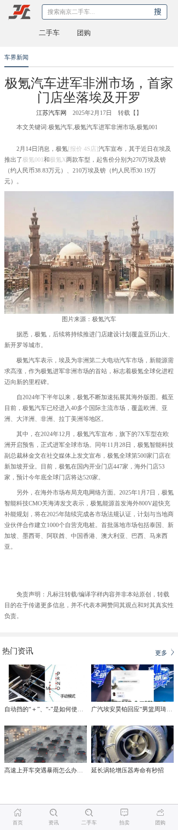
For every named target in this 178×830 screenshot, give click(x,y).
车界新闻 (16, 57)
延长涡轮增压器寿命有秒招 (127, 770)
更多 (162, 653)
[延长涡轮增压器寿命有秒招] (132, 744)
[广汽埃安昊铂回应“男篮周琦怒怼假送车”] (132, 683)
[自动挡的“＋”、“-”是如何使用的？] (45, 683)
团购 (84, 32)
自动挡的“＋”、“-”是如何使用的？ (49, 709)
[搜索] (157, 12)
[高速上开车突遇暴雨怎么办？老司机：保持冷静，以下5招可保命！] (45, 744)
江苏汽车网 (51, 113)
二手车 (49, 32)
